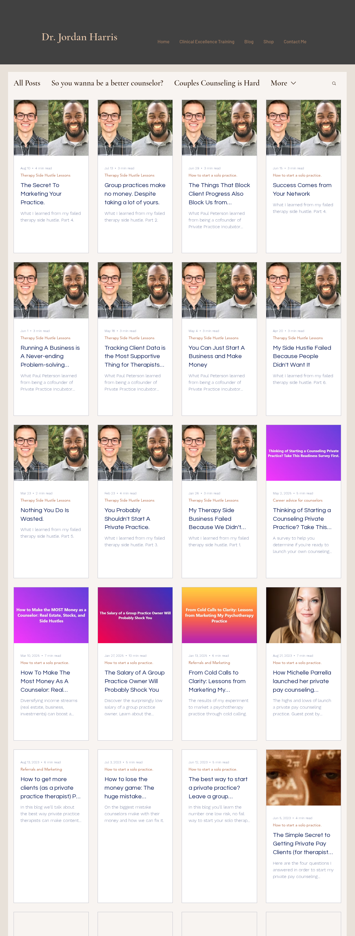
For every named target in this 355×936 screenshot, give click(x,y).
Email (93, 763)
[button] (302, 668)
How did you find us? (105, 794)
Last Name (174, 736)
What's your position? (106, 825)
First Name (97, 736)
